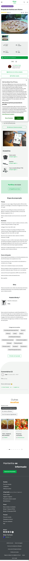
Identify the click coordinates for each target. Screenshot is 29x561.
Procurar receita (7, 484)
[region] (14, 100)
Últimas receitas (7, 488)
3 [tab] (13, 449)
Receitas (5, 482)
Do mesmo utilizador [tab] (7, 411)
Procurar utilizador (7, 521)
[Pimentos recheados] (21, 424)
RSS (4, 523)
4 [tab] (15, 449)
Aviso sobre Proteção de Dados (14, 549)
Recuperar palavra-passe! (9, 498)
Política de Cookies (15, 552)
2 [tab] (11, 449)
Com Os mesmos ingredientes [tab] (9, 414)
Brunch (23, 330)
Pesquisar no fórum (8, 519)
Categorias (6, 486)
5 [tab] (17, 449)
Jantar (14, 333)
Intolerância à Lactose (7, 340)
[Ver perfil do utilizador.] (9, 66)
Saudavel (15, 346)
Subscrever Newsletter (9, 471)
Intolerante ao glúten (21, 340)
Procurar (5, 514)
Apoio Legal (14, 558)
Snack (21, 333)
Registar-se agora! (7, 496)
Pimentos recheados (19, 434)
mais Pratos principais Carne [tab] (9, 408)
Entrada (9, 343)
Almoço (8, 333)
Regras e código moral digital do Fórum (12, 555)
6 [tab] (19, 449)
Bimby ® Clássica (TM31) (9, 509)
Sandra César (17, 65)
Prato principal (18, 343)
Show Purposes (9, 118)
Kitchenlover (21, 437)
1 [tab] (9, 449)
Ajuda (23, 555)
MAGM (5, 437)
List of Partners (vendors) (8, 114)
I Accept (19, 118)
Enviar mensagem (18, 543)
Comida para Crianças (14, 336)
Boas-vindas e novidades (9, 507)
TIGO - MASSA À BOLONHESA (6, 434)
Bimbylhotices (6, 501)
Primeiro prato (6, 346)
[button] (1, 2)
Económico (23, 346)
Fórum (4, 504)
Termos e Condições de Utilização (14, 546)
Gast (6, 374)
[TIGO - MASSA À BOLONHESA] (7, 424)
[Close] (26, 80)
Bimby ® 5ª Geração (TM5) (9, 511)
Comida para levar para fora (11, 330)
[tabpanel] (14, 435)
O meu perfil (12, 492)
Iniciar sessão (6, 494)
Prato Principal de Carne (14, 349)
